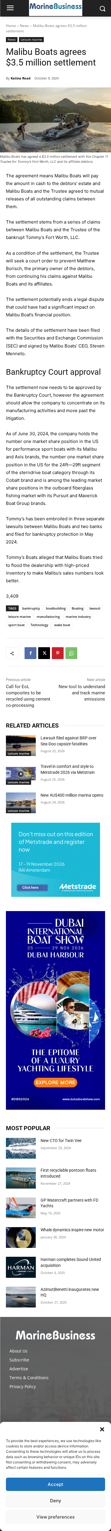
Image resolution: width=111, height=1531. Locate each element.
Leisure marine (31, 39)
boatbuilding (56, 608)
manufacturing (48, 616)
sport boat (16, 625)
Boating (77, 608)
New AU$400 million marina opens (72, 795)
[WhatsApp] (71, 653)
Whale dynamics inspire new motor (72, 1229)
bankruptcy (31, 608)
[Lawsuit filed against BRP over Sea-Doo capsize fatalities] (21, 745)
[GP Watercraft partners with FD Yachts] (21, 1207)
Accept (55, 1484)
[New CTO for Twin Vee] (21, 1148)
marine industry (78, 616)
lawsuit (94, 608)
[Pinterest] (58, 653)
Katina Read (20, 78)
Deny (55, 1500)
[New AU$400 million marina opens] (21, 802)
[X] (44, 653)
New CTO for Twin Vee (61, 1140)
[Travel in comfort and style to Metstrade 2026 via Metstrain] (21, 774)
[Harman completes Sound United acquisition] (21, 1267)
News (24, 25)
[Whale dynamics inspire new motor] (21, 1237)
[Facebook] (30, 653)
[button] (102, 1429)
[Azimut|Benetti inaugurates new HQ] (21, 1297)
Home (11, 25)
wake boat (62, 625)
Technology (39, 625)
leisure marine (19, 616)
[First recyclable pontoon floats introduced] (21, 1178)
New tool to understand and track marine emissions (82, 693)
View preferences (55, 1517)
